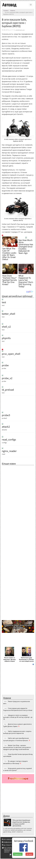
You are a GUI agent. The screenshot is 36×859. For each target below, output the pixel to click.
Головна (5, 10)
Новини (12, 10)
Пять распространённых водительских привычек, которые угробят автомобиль (21, 823)
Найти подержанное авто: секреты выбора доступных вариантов (17, 732)
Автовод (9, 4)
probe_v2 (7, 378)
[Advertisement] (18, 542)
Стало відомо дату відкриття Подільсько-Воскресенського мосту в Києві (17, 709)
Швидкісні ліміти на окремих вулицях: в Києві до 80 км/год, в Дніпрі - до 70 (17, 717)
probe (5, 365)
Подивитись (17, 854)
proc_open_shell (11, 354)
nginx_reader (9, 451)
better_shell (8, 314)
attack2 (6, 426)
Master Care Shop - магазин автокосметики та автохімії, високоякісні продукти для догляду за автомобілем (17, 747)
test (4, 302)
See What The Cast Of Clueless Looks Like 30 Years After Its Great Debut (9, 254)
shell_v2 (6, 326)
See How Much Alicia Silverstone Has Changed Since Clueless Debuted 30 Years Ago (25, 246)
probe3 (6, 415)
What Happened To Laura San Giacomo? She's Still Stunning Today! (25, 281)
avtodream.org (20, 30)
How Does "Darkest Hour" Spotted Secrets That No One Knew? (9, 280)
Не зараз (29, 854)
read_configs (9, 439)
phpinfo (6, 338)
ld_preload (8, 389)
